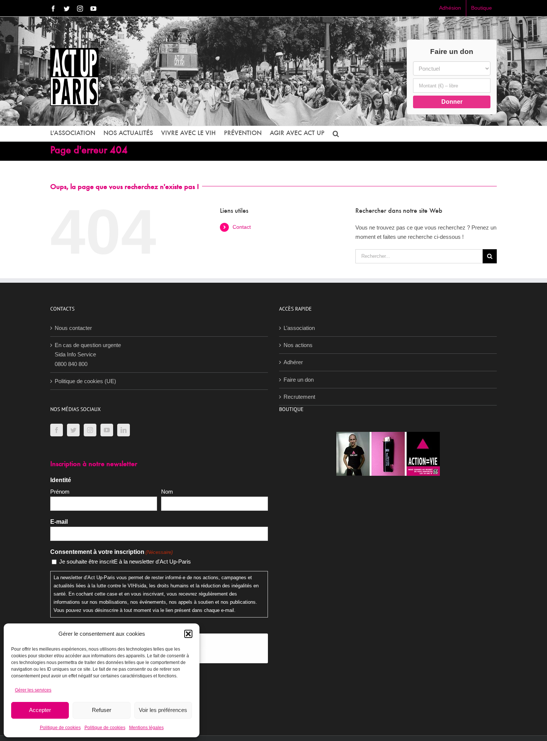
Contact (242, 227)
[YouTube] (106, 430)
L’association (299, 328)
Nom (167, 491)
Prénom (60, 491)
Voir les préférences (163, 710)
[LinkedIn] (123, 430)
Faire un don (299, 379)
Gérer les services (33, 690)
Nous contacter (73, 328)
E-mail (59, 522)
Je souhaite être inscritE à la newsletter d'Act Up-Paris (125, 561)
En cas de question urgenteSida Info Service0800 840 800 (88, 354)
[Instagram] (90, 430)
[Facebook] (56, 430)
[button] (188, 634)
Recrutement (299, 397)
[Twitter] (73, 430)
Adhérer (293, 362)
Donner (452, 102)
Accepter (40, 710)
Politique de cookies (60, 727)
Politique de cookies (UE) (85, 381)
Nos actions (298, 345)
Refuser (101, 710)
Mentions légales (146, 727)
